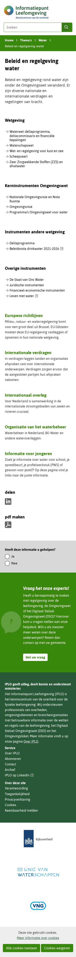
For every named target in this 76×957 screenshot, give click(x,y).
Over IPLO (31, 741)
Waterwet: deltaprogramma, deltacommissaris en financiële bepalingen (32, 136)
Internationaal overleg (25, 395)
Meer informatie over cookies (38, 938)
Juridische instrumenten (27, 285)
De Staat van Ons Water (27, 279)
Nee (14, 563)
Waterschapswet (21, 145)
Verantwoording (16, 788)
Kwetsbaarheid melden (21, 810)
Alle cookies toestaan (21, 948)
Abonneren (13, 759)
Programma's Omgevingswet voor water (39, 212)
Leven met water (24, 296)
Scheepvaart (19, 156)
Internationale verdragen (28, 352)
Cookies (10, 805)
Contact (10, 764)
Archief (10, 770)
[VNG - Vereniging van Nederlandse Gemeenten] (38, 906)
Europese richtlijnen (24, 315)
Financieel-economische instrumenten (37, 290)
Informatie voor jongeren (28, 453)
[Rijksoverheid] (38, 838)
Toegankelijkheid (17, 794)
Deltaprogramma (22, 243)
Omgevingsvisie (21, 207)
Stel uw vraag (35, 657)
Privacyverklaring (17, 799)
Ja (12, 556)
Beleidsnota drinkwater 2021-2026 (36, 249)
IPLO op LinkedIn (19, 775)
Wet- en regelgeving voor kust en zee (36, 151)
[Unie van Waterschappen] (38, 872)
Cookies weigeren (57, 948)
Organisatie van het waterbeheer (35, 426)
